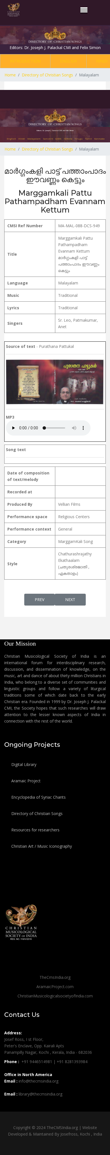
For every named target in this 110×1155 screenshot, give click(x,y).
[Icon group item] (9, 1106)
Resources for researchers (35, 829)
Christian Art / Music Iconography (41, 846)
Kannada (99, 138)
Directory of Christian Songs (36, 813)
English (68, 61)
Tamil (88, 138)
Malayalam (34, 138)
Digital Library (23, 764)
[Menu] (83, 9)
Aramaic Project (25, 780)
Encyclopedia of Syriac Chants (38, 797)
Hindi (21, 138)
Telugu (78, 138)
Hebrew (68, 138)
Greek (58, 138)
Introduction (25, 61)
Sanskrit (48, 138)
